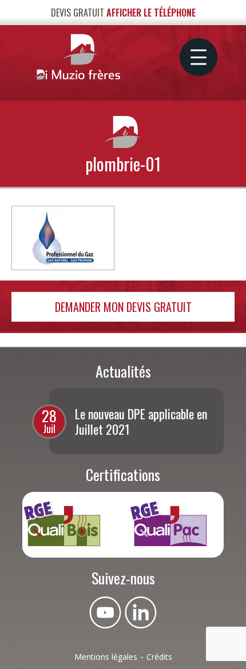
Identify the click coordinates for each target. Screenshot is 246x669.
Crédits (159, 656)
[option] (136, 421)
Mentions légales (105, 656)
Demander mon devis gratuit (123, 306)
